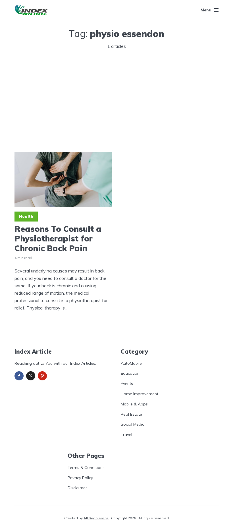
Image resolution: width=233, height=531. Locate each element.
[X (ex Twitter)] (30, 375)
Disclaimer (77, 487)
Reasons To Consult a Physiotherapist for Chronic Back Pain (57, 238)
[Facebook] (19, 375)
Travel (126, 434)
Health (26, 216)
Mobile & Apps (134, 404)
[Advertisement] (116, 98)
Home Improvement (139, 393)
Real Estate (131, 414)
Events (127, 383)
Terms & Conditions (86, 467)
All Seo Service (96, 518)
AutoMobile (131, 363)
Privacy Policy (80, 477)
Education (130, 373)
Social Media (133, 424)
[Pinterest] (42, 375)
